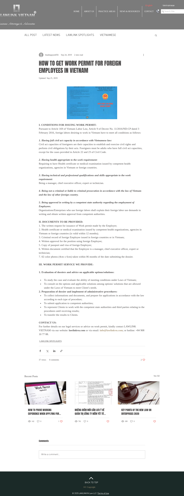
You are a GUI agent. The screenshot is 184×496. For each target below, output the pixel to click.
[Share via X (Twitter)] (47, 351)
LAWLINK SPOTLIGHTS (80, 35)
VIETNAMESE (108, 35)
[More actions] (143, 55)
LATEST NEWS (51, 35)
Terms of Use (103, 493)
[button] (156, 35)
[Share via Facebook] (40, 351)
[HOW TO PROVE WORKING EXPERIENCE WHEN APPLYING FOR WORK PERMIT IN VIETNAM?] (45, 393)
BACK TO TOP (91, 482)
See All (157, 376)
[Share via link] (61, 351)
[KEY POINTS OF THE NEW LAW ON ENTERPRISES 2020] (138, 393)
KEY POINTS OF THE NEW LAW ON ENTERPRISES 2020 (136, 412)
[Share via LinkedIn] (54, 351)
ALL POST (30, 35)
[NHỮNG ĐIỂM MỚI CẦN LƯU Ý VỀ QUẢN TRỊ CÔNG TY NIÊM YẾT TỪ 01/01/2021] (92, 393)
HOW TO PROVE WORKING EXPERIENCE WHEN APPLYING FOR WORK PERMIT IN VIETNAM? (43, 412)
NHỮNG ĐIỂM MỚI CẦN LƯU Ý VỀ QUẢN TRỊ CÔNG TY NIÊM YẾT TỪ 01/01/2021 (89, 412)
